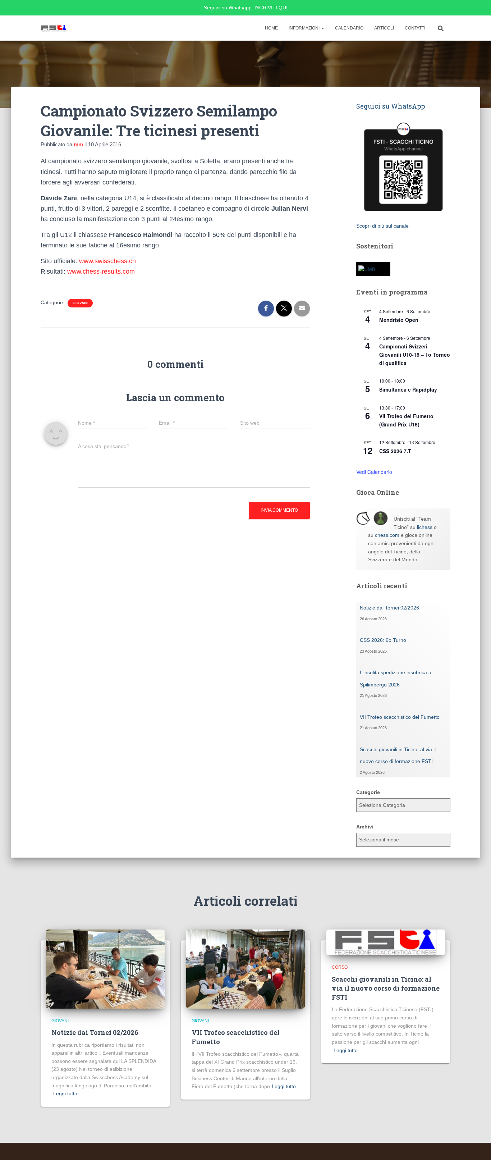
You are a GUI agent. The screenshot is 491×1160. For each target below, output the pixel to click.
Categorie (368, 792)
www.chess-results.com (101, 271)
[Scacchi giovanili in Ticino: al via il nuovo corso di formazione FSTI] (385, 942)
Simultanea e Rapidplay (408, 389)
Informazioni (305, 28)
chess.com (387, 535)
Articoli (384, 28)
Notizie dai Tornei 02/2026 (389, 608)
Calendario (349, 28)
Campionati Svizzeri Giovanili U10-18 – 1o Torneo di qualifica (414, 354)
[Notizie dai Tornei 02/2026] (105, 969)
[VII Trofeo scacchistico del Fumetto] (245, 969)
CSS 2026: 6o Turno (383, 640)
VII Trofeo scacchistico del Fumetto (400, 717)
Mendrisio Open (398, 319)
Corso (340, 967)
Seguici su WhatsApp (390, 106)
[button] (322, 28)
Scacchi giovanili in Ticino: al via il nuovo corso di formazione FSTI (386, 988)
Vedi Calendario (374, 471)
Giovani (80, 303)
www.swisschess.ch (107, 261)
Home (271, 28)
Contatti (415, 28)
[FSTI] (54, 28)
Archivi (364, 827)
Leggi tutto (65, 1093)
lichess (424, 527)
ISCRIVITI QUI (271, 7)
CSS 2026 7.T (395, 451)
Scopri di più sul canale (382, 226)
